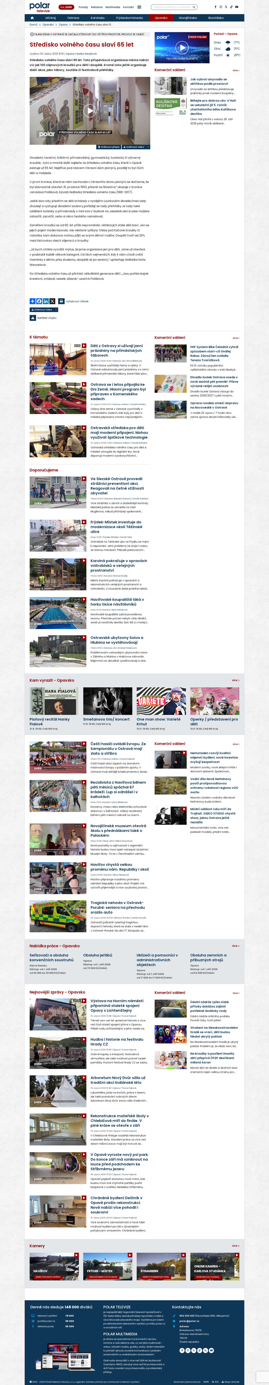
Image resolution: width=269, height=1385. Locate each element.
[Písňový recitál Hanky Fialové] (54, 701)
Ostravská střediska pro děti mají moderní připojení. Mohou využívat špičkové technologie (119, 432)
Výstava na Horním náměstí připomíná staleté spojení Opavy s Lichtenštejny (117, 1005)
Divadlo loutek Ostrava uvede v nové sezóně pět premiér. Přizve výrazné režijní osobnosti (214, 381)
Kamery (37, 1246)
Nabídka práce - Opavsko (55, 946)
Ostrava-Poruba (121, 917)
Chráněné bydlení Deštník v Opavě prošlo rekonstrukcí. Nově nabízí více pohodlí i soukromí (116, 1205)
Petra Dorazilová (124, 840)
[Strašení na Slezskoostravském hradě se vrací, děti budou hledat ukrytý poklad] (171, 1034)
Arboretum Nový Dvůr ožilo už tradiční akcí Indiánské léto (118, 1080)
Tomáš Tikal (126, 537)
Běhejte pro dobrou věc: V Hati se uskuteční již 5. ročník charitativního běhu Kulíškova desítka (213, 107)
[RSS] (205, 1350)
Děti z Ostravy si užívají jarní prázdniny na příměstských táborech (117, 350)
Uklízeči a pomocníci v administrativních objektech (157, 960)
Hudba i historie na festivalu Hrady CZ (117, 1042)
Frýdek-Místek (110, 537)
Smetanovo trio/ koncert (106, 719)
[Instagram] (220, 7)
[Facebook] (215, 7)
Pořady (83, 7)
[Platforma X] (226, 7)
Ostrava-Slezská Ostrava (117, 498)
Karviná (108, 575)
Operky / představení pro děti (214, 722)
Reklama (97, 7)
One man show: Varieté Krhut (159, 722)
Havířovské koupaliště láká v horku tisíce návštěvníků (117, 602)
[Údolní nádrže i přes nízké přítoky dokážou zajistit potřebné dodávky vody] (171, 1009)
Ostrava (73, 18)
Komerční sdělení (170, 70)
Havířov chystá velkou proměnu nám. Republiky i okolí (120, 867)
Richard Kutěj (120, 575)
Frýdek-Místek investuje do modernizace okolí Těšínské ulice (116, 527)
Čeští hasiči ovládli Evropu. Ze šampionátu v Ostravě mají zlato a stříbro (118, 748)
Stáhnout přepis (109, 146)
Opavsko (161, 18)
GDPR (206, 1381)
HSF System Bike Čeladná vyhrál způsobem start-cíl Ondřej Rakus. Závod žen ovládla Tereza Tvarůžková (214, 353)
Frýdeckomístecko (129, 18)
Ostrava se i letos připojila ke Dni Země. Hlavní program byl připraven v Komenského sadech (118, 391)
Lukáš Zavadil (139, 917)
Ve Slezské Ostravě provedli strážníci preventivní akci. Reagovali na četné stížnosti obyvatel (117, 486)
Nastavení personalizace (187, 1381)
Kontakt (128, 7)
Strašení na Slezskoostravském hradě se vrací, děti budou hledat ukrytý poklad (214, 1032)
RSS (217, 1381)
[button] (139, 7)
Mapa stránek (232, 1381)
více (235, 680)
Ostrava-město (120, 404)
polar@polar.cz (189, 1321)
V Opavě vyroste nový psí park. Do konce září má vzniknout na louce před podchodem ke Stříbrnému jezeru (120, 1161)
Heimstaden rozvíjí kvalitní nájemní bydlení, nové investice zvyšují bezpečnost (214, 757)
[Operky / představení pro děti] (215, 701)
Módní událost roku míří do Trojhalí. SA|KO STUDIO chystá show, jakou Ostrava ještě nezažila (212, 815)
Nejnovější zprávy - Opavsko (57, 992)
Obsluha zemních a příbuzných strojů (208, 958)
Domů (34, 24)
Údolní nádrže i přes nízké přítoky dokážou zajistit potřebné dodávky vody (209, 1006)
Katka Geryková (87, 54)
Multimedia (113, 7)
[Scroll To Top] (262, 1381)
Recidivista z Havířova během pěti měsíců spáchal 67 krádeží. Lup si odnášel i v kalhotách (118, 789)
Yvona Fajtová (127, 758)
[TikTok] (231, 7)
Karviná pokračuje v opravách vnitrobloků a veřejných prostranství (119, 565)
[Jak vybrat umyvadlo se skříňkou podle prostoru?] (171, 86)
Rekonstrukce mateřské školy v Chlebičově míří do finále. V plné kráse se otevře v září (120, 1120)
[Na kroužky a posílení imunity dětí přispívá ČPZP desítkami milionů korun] (171, 1060)
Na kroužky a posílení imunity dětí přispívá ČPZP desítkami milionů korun (212, 1058)
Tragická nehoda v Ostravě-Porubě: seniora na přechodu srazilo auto (118, 907)
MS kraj (51, 18)
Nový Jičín (108, 840)
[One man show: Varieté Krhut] (161, 701)
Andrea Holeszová (127, 647)
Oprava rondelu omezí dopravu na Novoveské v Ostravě (214, 405)
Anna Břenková (134, 360)
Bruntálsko (215, 18)
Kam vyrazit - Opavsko (52, 680)
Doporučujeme (44, 470)
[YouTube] (236, 7)
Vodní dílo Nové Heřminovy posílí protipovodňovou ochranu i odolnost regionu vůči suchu (214, 785)
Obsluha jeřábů (97, 955)
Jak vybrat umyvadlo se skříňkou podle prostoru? (209, 81)
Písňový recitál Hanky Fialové (50, 722)
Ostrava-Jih (118, 360)
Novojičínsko (188, 18)
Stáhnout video (135, 146)
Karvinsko (97, 18)
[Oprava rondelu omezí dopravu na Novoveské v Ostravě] (171, 410)
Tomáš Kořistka (138, 404)
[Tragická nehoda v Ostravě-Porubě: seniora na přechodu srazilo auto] (58, 916)
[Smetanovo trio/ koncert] (107, 701)
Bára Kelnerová (120, 609)
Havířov (106, 609)
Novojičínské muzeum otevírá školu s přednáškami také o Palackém (118, 830)
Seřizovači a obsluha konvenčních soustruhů (52, 958)
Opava (63, 24)
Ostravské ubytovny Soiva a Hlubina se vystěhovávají (117, 640)
